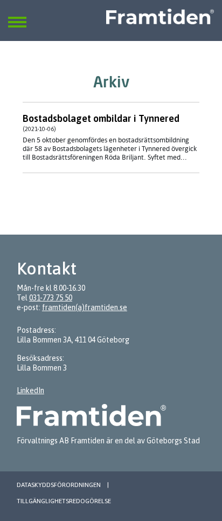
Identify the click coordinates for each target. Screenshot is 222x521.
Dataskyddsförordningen (59, 485)
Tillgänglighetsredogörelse (64, 501)
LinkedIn (30, 390)
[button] (17, 15)
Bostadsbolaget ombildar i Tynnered (101, 118)
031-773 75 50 (50, 297)
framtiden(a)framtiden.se (84, 307)
